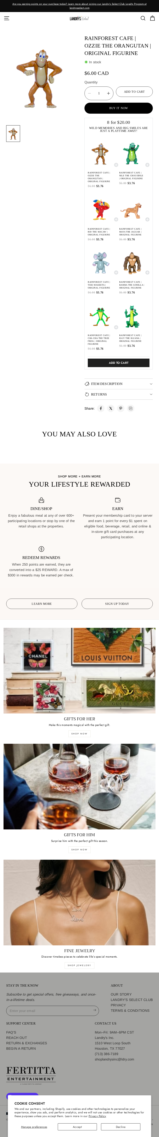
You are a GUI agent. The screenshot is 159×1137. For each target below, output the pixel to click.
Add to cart (119, 363)
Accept (77, 1127)
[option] (79, 6)
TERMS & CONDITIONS (130, 1010)
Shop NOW (79, 849)
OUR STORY (121, 994)
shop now (79, 733)
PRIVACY (118, 1005)
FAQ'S (11, 1032)
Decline (120, 1127)
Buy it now (118, 108)
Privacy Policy (97, 1116)
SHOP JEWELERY (79, 965)
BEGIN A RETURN (21, 1048)
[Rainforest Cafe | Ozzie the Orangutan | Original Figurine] (101, 408)
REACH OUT (16, 1038)
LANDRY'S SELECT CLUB (132, 1000)
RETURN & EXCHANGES (26, 1043)
